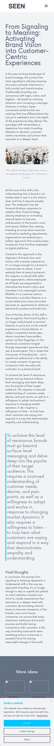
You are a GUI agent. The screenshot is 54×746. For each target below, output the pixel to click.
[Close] (51, 700)
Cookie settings (27, 731)
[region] (27, 722)
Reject (27, 739)
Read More (42, 715)
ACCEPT (27, 723)
